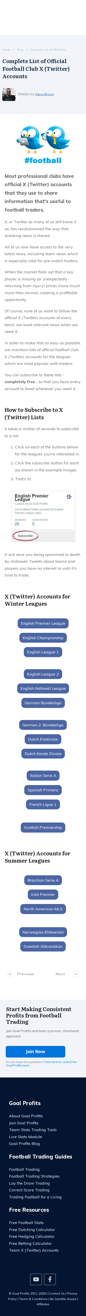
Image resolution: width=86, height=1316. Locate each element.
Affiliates (43, 1304)
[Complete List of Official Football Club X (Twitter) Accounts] (43, 145)
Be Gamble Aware (63, 1299)
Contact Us (56, 1294)
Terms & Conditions (33, 1299)
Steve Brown (44, 94)
